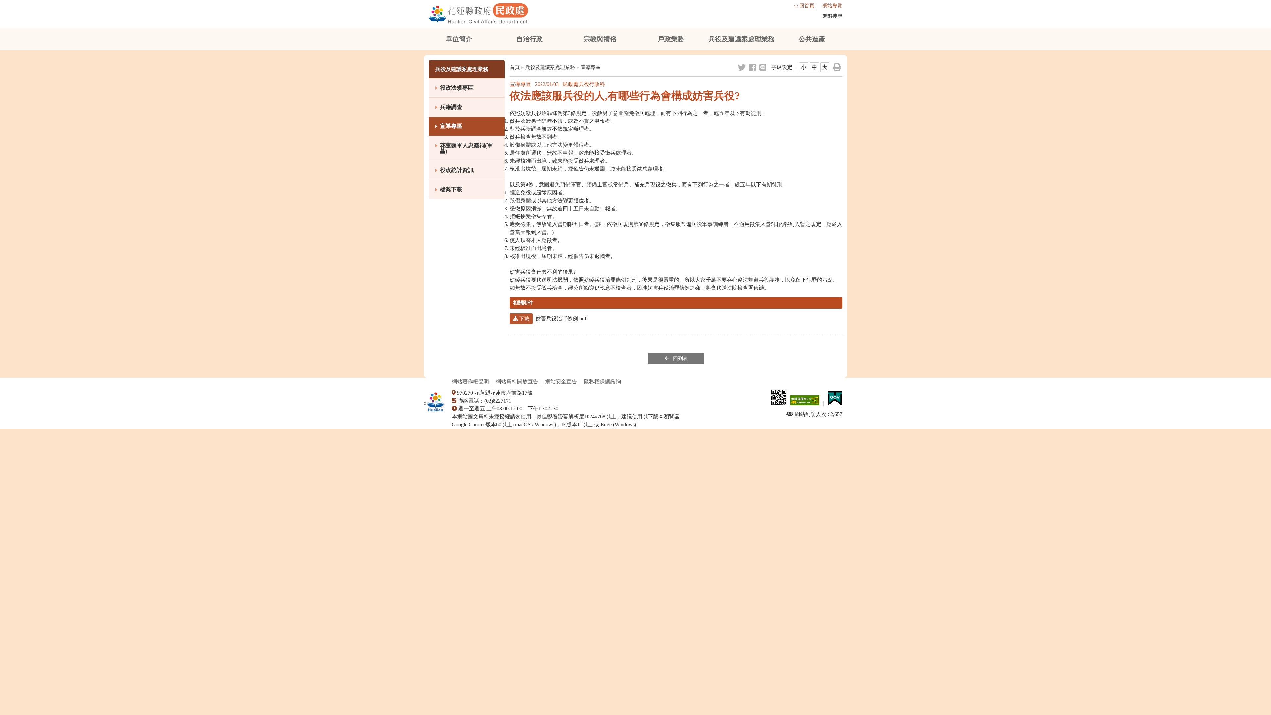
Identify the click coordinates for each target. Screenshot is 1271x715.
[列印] (837, 67)
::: (796, 5)
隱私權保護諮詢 (603, 381)
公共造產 (812, 39)
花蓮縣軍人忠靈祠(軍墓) (466, 148)
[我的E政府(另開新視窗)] (835, 403)
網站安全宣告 (561, 381)
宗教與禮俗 (600, 39)
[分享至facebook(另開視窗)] (753, 67)
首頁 (515, 67)
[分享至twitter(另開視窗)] (742, 67)
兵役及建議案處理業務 (741, 39)
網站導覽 (832, 5)
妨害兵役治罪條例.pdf (552, 318)
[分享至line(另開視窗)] (763, 67)
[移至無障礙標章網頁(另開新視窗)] (806, 403)
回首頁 (806, 5)
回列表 (680, 358)
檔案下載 (451, 189)
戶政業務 (671, 39)
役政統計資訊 (457, 170)
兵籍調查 (451, 107)
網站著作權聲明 (470, 381)
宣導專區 (451, 126)
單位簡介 (459, 39)
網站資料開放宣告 (517, 381)
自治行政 (529, 39)
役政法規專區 (457, 88)
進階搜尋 (832, 16)
